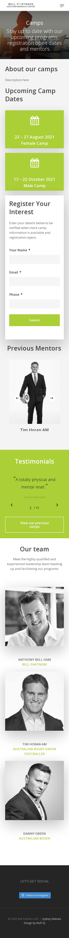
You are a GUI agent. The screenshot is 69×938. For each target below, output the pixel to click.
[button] (34, 539)
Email (15, 272)
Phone (15, 295)
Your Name (19, 250)
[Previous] (17, 398)
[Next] (52, 398)
